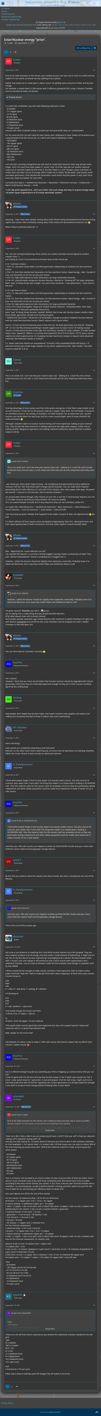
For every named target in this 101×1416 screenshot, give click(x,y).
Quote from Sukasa (19, 461)
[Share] (94, 48)
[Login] (91, 3)
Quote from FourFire (20, 908)
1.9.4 (76, 25)
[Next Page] (15, 52)
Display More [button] (50, 1130)
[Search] (84, 3)
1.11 (87, 25)
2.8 (36, 25)
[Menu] (97, 3)
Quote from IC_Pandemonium (24, 820)
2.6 (28, 25)
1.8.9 (70, 25)
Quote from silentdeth (21, 1313)
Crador (10, 43)
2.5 (23, 25)
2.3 (19, 25)
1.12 (92, 25)
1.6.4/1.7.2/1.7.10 (58, 25)
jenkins (61, 22)
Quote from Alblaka (19, 593)
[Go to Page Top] (97, 1412)
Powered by (50, 1412)
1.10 (82, 25)
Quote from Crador (19, 1114)
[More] (94, 70)
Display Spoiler (15, 97)
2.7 (32, 25)
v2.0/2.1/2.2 (11, 25)
